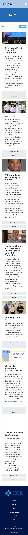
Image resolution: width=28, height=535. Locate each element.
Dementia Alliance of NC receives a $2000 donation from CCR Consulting (13, 250)
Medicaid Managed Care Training (13, 433)
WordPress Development (10, 528)
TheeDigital (21, 528)
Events (12, 96)
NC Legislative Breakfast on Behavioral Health (13, 368)
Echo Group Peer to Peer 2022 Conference (13, 50)
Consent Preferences (14, 532)
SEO (16, 528)
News (16, 96)
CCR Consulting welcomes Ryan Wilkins (12, 177)
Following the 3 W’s (12, 318)
